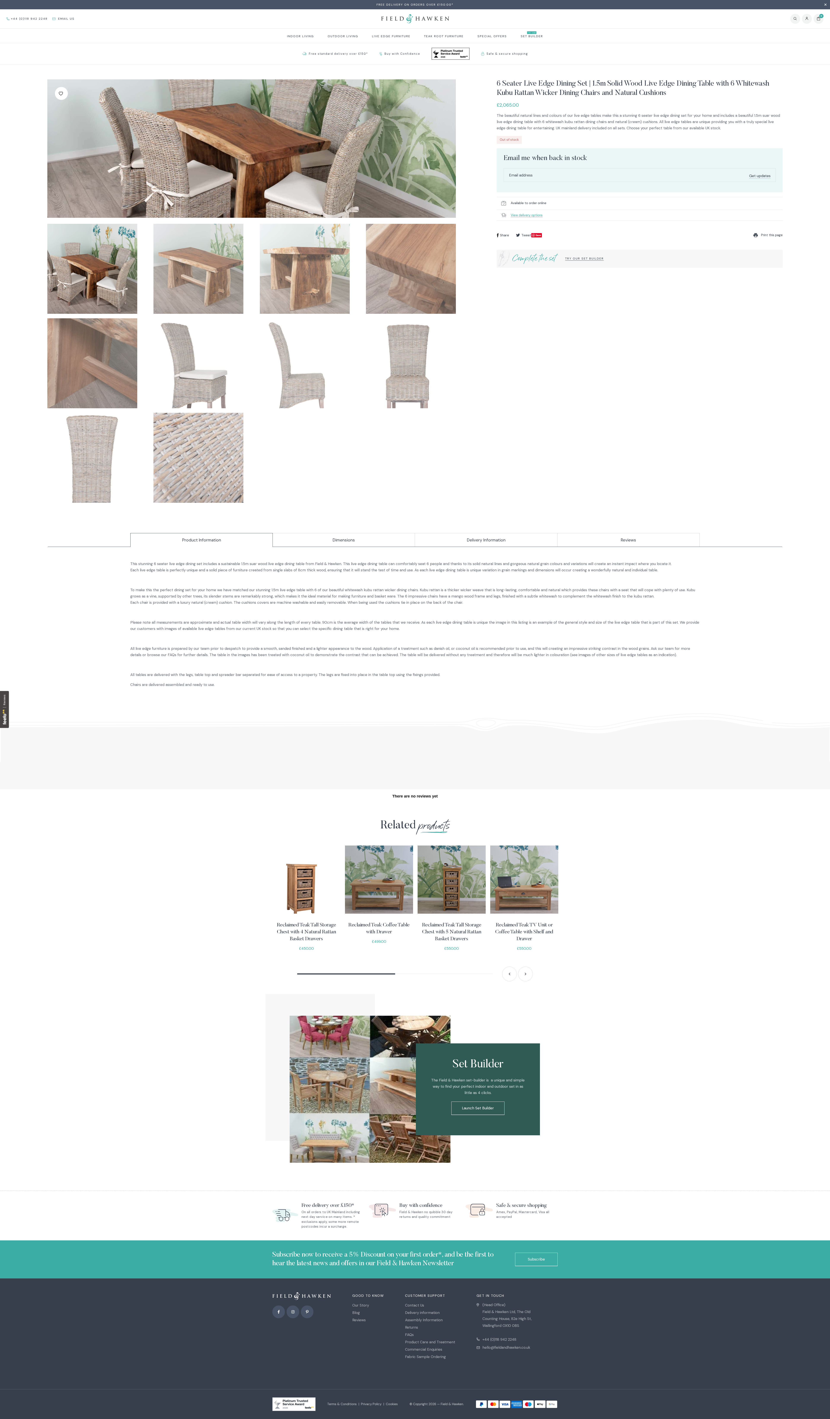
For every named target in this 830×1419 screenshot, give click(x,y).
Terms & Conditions (342, 1404)
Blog (356, 1312)
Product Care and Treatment (430, 1342)
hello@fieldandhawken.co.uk (506, 1347)
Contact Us (414, 1305)
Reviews (628, 540)
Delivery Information (486, 540)
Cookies (392, 1404)
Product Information (201, 540)
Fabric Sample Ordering (425, 1356)
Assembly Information (424, 1320)
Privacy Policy (371, 1404)
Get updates (760, 175)
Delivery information (422, 1312)
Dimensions (344, 540)
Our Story (360, 1305)
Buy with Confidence (402, 54)
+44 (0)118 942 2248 (499, 1339)
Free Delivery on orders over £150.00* (415, 4)
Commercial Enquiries (423, 1349)
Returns (411, 1327)
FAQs (409, 1334)
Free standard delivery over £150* (338, 54)
